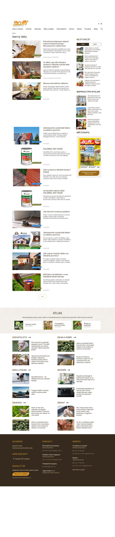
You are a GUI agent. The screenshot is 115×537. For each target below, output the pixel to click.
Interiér (29, 29)
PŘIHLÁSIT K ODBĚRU (21, 474)
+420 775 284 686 (79, 451)
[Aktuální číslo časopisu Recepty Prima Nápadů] (90, 170)
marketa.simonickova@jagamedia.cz (84, 453)
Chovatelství (61, 29)
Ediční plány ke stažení (79, 469)
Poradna (88, 29)
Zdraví (71, 29)
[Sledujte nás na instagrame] (101, 23)
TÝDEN (83, 44)
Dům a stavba (17, 29)
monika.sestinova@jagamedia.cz (53, 450)
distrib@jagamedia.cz (50, 466)
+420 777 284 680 (79, 463)
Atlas (96, 29)
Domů (14, 33)
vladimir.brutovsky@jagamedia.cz (83, 465)
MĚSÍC (95, 44)
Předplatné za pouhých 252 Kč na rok (89, 173)
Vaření (79, 29)
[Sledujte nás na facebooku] (98, 23)
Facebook (18, 459)
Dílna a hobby (49, 29)
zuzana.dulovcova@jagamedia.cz (53, 459)
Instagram (27, 459)
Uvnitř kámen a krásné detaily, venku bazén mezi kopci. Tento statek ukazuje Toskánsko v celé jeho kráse (95, 111)
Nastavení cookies (17, 445)
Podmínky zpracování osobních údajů (22, 448)
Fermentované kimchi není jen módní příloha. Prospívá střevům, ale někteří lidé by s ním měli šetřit (94, 123)
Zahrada (37, 29)
